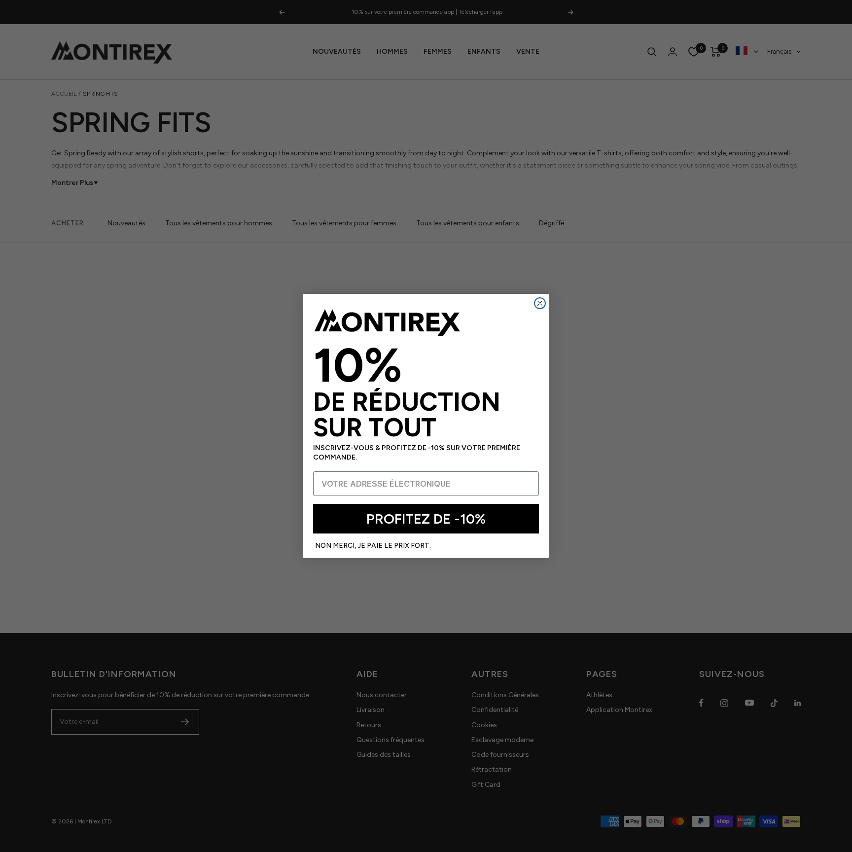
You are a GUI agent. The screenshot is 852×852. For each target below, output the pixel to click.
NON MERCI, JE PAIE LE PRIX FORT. (373, 545)
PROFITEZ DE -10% (426, 518)
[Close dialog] (539, 303)
